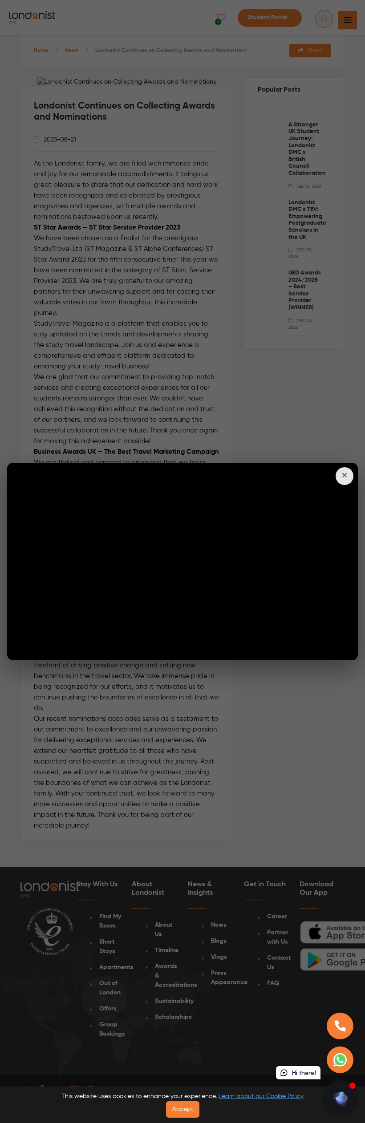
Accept (182, 1109)
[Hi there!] (340, 1098)
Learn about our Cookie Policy (261, 1096)
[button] (344, 476)
